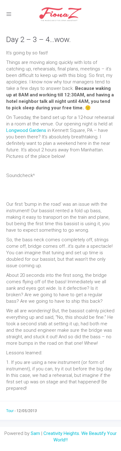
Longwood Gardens (26, 130)
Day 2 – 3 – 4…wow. (38, 39)
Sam (35, 433)
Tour (10, 411)
